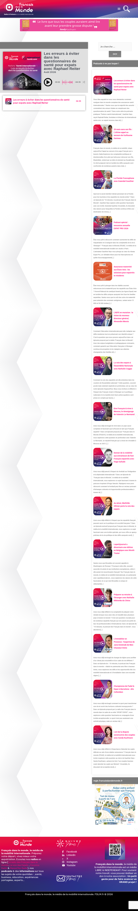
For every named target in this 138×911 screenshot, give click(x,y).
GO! (115, 54)
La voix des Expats (19, 865)
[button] (119, 8)
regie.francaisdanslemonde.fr (108, 780)
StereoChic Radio (18, 868)
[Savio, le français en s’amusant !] (115, 804)
